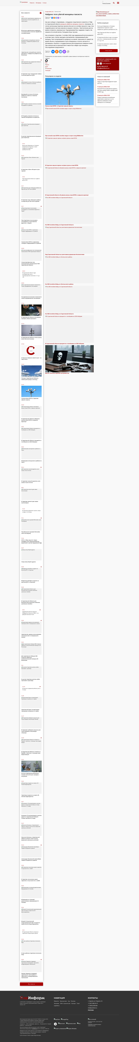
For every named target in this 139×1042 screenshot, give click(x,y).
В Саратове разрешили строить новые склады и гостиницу (107, 44)
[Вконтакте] (61, 1024)
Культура (73, 1003)
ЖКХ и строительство (65, 1003)
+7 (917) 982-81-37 (93, 1003)
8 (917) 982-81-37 (107, 63)
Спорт (78, 1003)
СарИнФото (57, 1005)
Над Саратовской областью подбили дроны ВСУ (106, 33)
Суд (69, 1001)
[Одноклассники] (54, 18)
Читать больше (108, 50)
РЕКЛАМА (91, 1010)
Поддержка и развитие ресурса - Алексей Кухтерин (94, 1025)
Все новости (25, 13)
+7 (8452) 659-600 (92, 1005)
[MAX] (58, 18)
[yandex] (60, 1028)
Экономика (56, 1003)
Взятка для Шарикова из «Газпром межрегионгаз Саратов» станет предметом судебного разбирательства (107, 27)
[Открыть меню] (118, 3)
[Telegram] (56, 18)
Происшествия (58, 11)
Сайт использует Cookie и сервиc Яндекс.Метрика (30, 1035)
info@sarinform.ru (103, 68)
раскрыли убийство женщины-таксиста (72, 24)
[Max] (98, 64)
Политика (73, 1001)
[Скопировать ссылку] (60, 18)
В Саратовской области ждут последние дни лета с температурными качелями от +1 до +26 (107, 39)
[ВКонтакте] (52, 18)
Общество (56, 1001)
